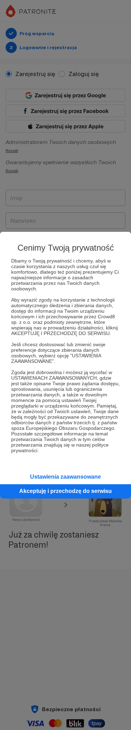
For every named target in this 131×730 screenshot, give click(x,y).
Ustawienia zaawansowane (65, 477)
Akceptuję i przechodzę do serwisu (65, 491)
